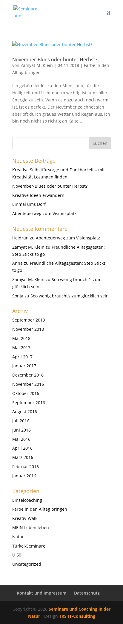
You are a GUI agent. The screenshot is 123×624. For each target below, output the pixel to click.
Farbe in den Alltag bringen (39, 509)
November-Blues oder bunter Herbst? (54, 59)
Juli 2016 (20, 421)
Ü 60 (16, 555)
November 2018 (28, 329)
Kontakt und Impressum (41, 593)
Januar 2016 (24, 476)
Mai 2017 (21, 347)
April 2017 (22, 357)
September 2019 (28, 320)
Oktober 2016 (25, 393)
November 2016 (28, 384)
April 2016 (22, 448)
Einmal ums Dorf (29, 204)
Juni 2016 (21, 430)
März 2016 (22, 457)
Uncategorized (26, 564)
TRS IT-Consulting (77, 616)
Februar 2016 (25, 466)
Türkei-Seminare (28, 546)
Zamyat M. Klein (37, 65)
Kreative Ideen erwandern (38, 195)
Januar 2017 (24, 366)
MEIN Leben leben (30, 527)
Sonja (17, 296)
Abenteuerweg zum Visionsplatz (44, 213)
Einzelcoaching (27, 500)
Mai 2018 (21, 338)
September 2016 (28, 402)
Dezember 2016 (28, 375)
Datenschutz (87, 593)
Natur (18, 537)
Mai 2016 (21, 439)
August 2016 (24, 411)
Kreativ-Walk (24, 518)
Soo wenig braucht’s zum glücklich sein (69, 296)
